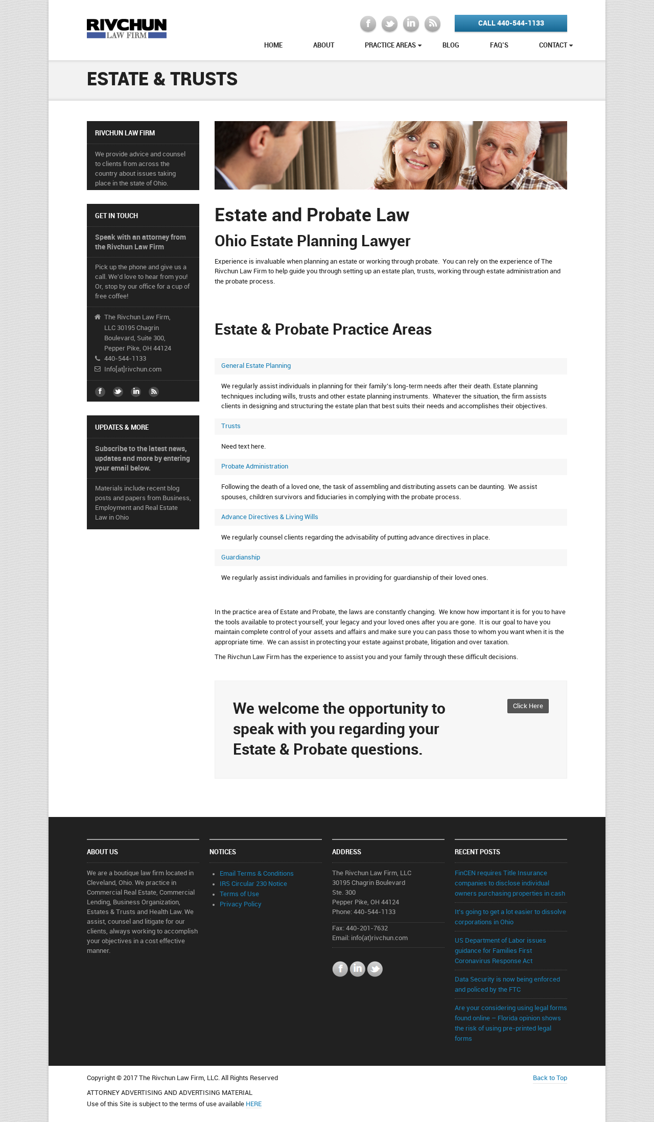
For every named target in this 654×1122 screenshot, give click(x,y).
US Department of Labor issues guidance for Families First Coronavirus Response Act (500, 951)
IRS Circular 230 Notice (253, 883)
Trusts (231, 426)
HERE (254, 1104)
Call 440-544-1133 (511, 23)
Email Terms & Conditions (257, 873)
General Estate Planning (256, 365)
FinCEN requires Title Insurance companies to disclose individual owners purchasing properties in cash (510, 883)
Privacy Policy (241, 904)
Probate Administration (254, 466)
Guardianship (240, 557)
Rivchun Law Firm (127, 27)
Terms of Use (239, 894)
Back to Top (550, 1078)
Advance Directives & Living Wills (269, 517)
